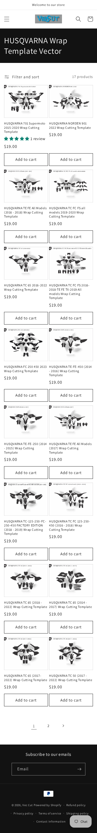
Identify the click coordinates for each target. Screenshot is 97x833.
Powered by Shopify (47, 805)
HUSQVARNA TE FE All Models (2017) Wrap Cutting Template (70, 448)
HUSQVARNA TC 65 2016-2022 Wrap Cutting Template (25, 287)
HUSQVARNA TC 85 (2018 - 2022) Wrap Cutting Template (25, 604)
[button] (7, 19)
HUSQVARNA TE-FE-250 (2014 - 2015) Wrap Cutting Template (25, 448)
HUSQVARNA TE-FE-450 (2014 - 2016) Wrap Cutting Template (70, 371)
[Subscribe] (79, 769)
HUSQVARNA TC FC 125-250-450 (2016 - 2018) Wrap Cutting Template (69, 525)
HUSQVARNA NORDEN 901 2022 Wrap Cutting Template (70, 125)
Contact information (50, 821)
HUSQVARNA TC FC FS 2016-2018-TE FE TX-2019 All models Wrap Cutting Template (69, 291)
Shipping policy (77, 813)
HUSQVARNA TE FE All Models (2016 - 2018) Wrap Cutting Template (25, 212)
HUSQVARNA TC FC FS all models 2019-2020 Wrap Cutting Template (67, 212)
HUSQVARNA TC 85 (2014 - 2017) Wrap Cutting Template (70, 604)
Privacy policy (23, 813)
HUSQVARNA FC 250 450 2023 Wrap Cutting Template (25, 369)
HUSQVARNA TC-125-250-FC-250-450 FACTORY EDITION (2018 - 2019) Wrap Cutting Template (25, 527)
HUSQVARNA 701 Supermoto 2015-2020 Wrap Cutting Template (24, 127)
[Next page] (63, 726)
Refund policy (75, 805)
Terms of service (50, 813)
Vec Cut (27, 805)
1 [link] (34, 725)
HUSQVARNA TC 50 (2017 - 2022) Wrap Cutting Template (70, 678)
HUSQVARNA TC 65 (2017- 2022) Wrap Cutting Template (25, 678)
